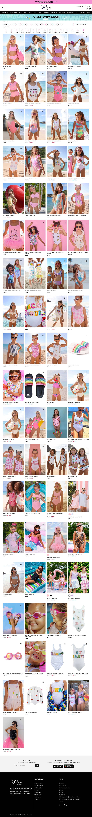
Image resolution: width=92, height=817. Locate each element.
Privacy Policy (39, 787)
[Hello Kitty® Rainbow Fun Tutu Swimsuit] (13, 235)
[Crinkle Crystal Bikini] (57, 49)
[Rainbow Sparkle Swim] (35, 577)
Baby (20, 12)
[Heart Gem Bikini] (57, 385)
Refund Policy (39, 785)
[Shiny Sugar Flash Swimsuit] (13, 496)
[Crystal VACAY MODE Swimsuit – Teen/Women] (78, 422)
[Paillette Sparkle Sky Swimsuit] (78, 273)
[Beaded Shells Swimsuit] (13, 161)
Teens (30, 12)
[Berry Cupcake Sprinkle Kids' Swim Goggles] (13, 656)
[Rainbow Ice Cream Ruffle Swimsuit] (13, 385)
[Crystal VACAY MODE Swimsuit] (35, 311)
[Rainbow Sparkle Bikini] (57, 577)
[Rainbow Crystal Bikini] (35, 198)
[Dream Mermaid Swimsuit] (57, 348)
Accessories (46, 12)
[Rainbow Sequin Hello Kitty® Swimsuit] (78, 198)
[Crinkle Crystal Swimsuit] (13, 124)
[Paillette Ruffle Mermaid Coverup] (35, 273)
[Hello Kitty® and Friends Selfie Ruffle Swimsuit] (35, 235)
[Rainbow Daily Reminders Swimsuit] (35, 86)
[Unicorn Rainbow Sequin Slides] (13, 618)
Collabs (82, 12)
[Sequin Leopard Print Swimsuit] (78, 537)
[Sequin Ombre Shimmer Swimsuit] (57, 198)
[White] (70, 595)
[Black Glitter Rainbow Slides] (35, 385)
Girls (25, 12)
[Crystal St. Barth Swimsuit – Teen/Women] (78, 656)
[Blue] (72, 514)
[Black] (51, 595)
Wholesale (63, 785)
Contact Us (80, 6)
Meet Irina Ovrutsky (65, 787)
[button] (86, 8)
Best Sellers (62, 12)
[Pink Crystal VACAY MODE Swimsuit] (35, 496)
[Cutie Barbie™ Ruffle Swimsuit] (78, 311)
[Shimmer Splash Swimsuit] (35, 49)
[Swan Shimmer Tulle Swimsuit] (57, 537)
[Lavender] (72, 595)
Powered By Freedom (15, 814)
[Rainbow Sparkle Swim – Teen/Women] (13, 732)
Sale (77, 12)
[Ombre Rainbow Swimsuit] (35, 124)
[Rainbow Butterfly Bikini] (78, 385)
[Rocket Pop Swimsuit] (57, 459)
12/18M (5, 24)
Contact (38, 799)
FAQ (37, 790)
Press (62, 792)
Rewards (38, 792)
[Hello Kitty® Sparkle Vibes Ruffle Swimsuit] (78, 235)
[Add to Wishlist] (21, 37)
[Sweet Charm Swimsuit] (78, 86)
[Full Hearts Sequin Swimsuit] (35, 161)
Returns (88, 12)
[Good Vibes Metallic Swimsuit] (78, 695)
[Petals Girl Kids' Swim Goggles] (57, 618)
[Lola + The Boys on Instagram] (64, 805)
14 (47, 24)
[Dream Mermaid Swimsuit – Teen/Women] (78, 618)
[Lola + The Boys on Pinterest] (62, 805)
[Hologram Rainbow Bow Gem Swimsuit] (78, 161)
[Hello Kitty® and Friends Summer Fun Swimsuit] (57, 235)
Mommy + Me (54, 12)
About (62, 783)
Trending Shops (13, 12)
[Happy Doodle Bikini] (78, 459)
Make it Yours (70, 12)
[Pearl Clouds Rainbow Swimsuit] (35, 422)
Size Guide (39, 794)
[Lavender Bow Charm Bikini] (78, 49)
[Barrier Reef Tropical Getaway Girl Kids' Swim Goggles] (35, 618)
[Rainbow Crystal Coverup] (13, 537)
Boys (35, 12)
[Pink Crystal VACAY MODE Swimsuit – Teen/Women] (57, 496)
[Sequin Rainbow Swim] (78, 124)
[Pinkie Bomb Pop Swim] (57, 422)
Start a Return (39, 783)
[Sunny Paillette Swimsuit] (13, 198)
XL (62, 24)
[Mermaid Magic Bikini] (57, 273)
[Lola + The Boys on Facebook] (60, 805)
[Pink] (70, 514)
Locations (38, 797)
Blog (62, 790)
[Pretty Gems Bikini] (13, 86)
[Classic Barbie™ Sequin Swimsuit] (13, 348)
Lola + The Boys (28, 814)
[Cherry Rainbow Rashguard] (35, 695)
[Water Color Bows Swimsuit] (13, 459)
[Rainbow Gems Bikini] (13, 577)
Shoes (40, 12)
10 (40, 24)
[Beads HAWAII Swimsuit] (57, 695)
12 (43, 24)
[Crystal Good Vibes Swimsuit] (35, 459)
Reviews (63, 794)
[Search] (2, 7)
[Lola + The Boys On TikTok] (66, 805)
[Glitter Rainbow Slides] (78, 348)
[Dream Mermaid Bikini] (13, 311)
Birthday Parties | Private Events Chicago (70, 797)
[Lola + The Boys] (46, 7)
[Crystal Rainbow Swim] (35, 537)
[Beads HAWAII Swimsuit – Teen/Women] (57, 656)
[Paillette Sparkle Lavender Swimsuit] (13, 273)
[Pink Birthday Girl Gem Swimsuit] (57, 86)
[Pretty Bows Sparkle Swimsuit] (57, 124)
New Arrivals (5, 12)
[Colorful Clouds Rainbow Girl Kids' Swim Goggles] (35, 656)
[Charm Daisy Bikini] (13, 49)
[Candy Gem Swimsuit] (57, 311)
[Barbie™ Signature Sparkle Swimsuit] (35, 348)
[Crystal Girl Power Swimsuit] (57, 161)
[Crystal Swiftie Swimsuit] (78, 577)
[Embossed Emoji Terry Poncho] (78, 496)
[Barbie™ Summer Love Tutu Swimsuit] (13, 695)
